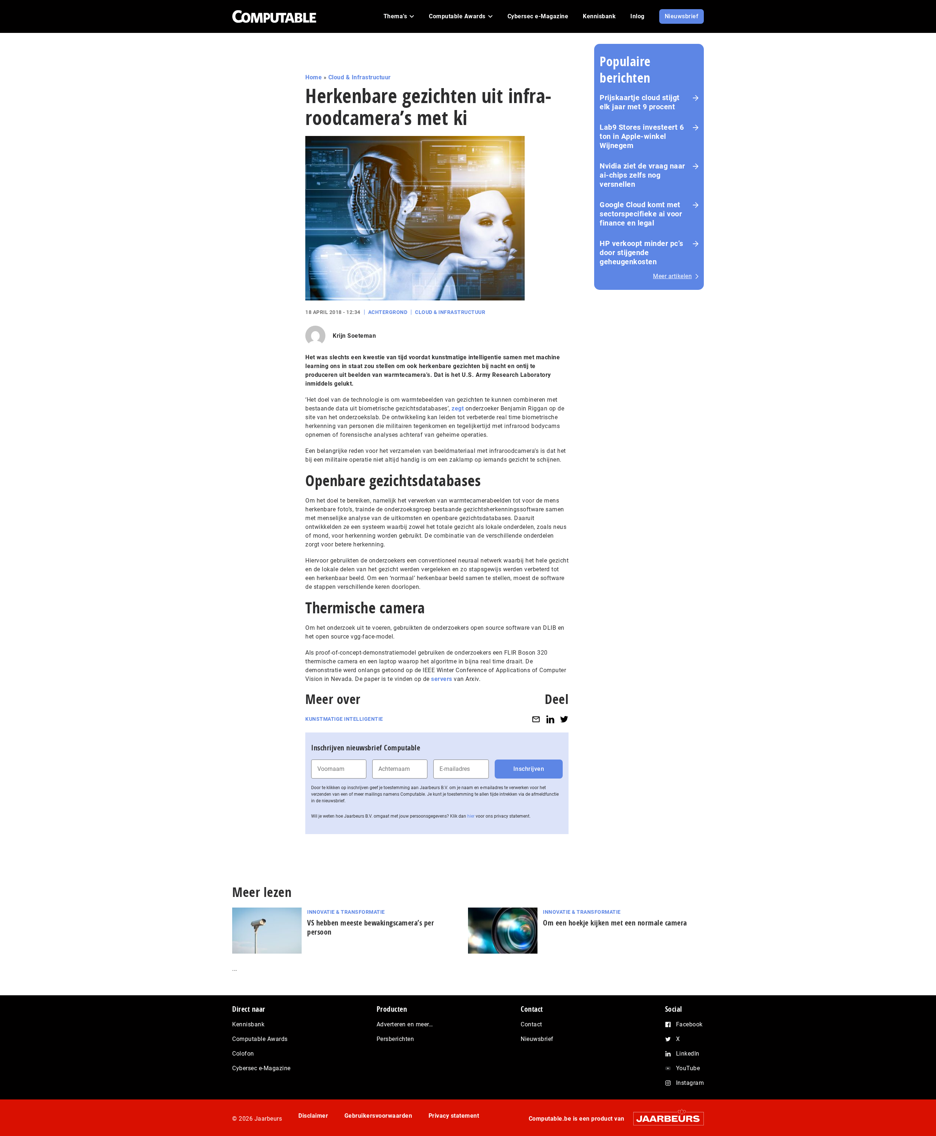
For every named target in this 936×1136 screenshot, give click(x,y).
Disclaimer (313, 1115)
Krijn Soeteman (354, 335)
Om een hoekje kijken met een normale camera (615, 923)
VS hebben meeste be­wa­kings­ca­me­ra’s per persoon (370, 927)
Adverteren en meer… (405, 1024)
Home (313, 77)
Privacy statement (454, 1115)
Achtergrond (388, 312)
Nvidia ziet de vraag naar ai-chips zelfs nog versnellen (642, 175)
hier (471, 816)
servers (441, 678)
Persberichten (395, 1038)
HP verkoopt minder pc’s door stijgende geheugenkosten (641, 252)
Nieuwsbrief (537, 1038)
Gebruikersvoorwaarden (378, 1115)
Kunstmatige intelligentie (344, 719)
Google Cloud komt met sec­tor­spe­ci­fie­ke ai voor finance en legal (641, 213)
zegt (458, 408)
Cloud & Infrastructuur (359, 77)
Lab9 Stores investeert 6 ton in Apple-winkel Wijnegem (642, 136)
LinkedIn (687, 1053)
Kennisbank (248, 1024)
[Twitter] (564, 719)
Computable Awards (260, 1038)
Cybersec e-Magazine (261, 1068)
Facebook (689, 1024)
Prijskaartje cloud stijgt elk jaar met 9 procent (640, 102)
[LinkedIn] (550, 719)
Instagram (690, 1082)
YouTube (688, 1068)
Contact (531, 1024)
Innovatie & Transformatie (346, 912)
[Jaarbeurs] (665, 1118)
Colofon (243, 1053)
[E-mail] (536, 719)
